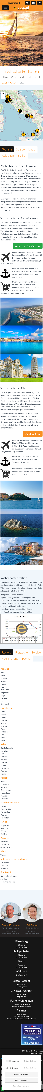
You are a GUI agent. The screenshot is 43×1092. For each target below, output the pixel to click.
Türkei (3, 821)
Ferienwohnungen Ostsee (21, 1004)
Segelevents (21, 997)
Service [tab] (36, 652)
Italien (3, 744)
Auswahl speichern (21, 1074)
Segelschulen (21, 984)
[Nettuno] (19, 111)
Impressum (26, 1086)
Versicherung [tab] (10, 658)
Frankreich (5, 872)
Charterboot (21, 1014)
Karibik (4, 777)
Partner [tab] (27, 658)
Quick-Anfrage (32, 434)
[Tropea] (37, 130)
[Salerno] (31, 116)
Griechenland (7, 707)
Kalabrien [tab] (8, 155)
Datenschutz (17, 1086)
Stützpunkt (21, 945)
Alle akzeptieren (21, 1080)
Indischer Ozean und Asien (14, 858)
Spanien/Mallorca (9, 802)
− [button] (3, 97)
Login (39, 3)
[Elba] (7, 101)
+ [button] (3, 93)
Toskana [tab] (7, 149)
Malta (3, 851)
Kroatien (5, 668)
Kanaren (4, 837)
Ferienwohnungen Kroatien (21, 1007)
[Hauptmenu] (5, 7)
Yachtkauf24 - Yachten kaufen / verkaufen (21, 1019)
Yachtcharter (21, 994)
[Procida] (27, 116)
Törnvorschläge (21, 947)
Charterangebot (21, 975)
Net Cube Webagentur (21, 1016)
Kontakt (33, 3)
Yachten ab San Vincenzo (27, 246)
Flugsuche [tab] (21, 652)
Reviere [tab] (6, 652)
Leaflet (28, 140)
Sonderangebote (21, 987)
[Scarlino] (9, 100)
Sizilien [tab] (22, 155)
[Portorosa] (33, 134)
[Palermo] (23, 134)
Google (15, 1068)
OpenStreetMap (37, 140)
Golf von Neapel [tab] (26, 149)
